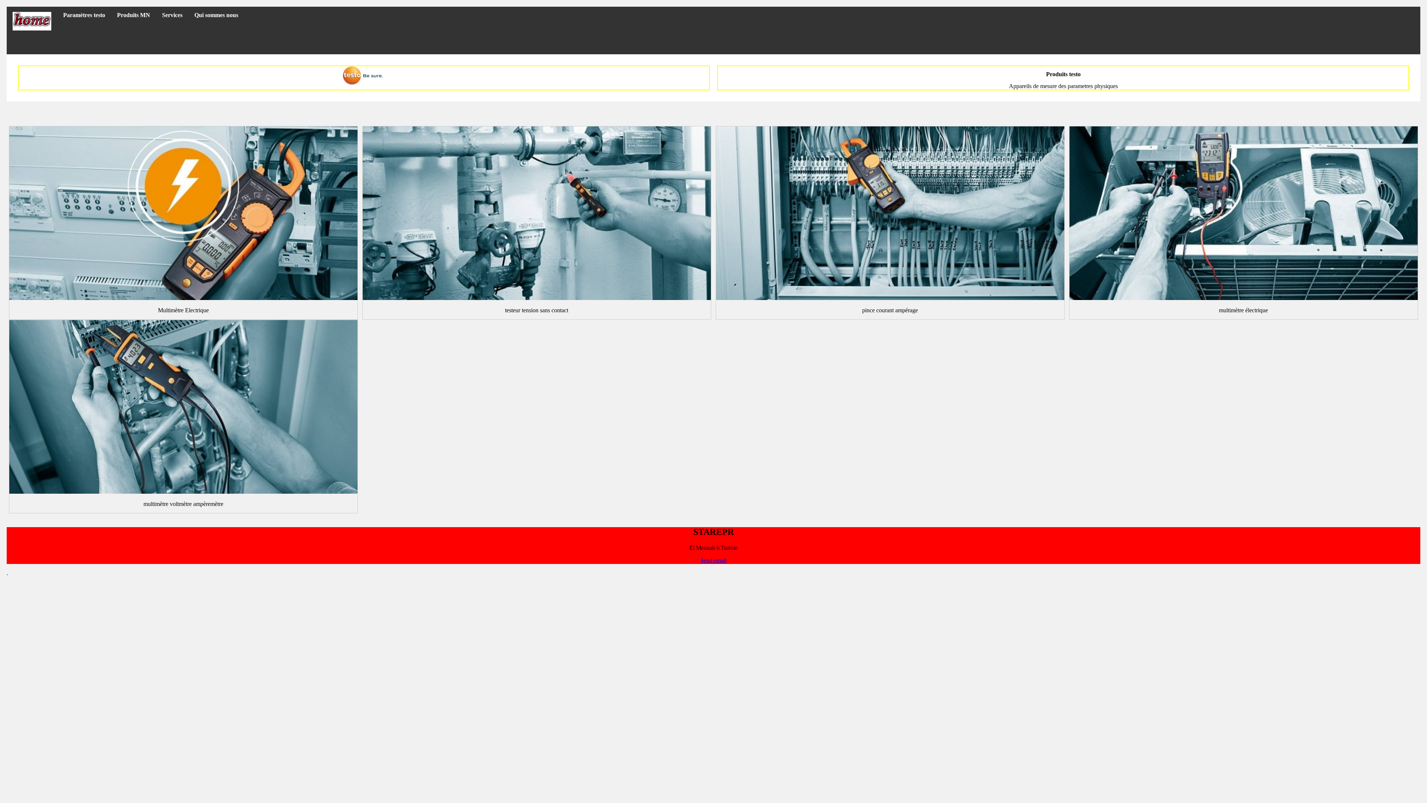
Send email (713, 560)
